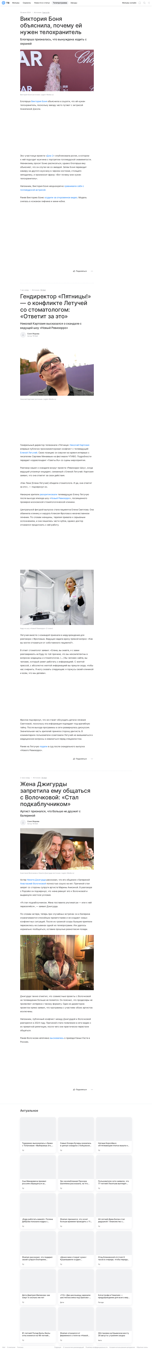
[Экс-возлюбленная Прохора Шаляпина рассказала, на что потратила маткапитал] (76, 1173)
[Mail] (3, 3)
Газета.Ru (46, 12)
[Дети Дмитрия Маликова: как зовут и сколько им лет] (38, 1287)
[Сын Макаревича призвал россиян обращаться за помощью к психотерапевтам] (38, 1173)
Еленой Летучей (28, 452)
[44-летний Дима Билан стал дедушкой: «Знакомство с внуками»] (114, 1211)
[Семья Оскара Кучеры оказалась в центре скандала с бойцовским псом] (76, 1135)
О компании (11, 1347)
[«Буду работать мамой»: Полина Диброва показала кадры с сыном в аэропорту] (38, 1211)
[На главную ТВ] (7, 3)
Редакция (57, 1347)
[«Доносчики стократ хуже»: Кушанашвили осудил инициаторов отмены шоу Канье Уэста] (76, 1249)
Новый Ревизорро (60, 498)
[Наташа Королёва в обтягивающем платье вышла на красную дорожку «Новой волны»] (114, 1135)
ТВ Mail (43, 290)
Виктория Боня (39, 101)
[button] (57, 71)
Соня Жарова (33, 334)
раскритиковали (48, 494)
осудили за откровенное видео (61, 197)
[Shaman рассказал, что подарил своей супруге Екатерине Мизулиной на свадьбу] (38, 1249)
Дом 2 (50, 155)
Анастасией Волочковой (33, 883)
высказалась (57, 1038)
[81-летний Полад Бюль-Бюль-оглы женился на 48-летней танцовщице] (38, 1325)
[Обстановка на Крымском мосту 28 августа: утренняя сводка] (114, 1325)
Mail (3, 1347)
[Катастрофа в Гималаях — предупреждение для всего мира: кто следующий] (114, 1287)
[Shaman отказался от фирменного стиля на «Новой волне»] (76, 1325)
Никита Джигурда (36, 880)
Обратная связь (142, 1347)
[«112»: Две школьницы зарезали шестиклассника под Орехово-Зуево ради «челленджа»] (76, 1287)
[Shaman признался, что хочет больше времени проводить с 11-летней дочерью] (76, 1211)
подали (43, 746)
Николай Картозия (79, 445)
